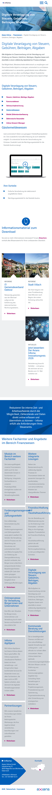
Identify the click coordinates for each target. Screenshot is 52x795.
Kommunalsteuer (12, 101)
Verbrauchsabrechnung (14, 105)
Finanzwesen (17, 35)
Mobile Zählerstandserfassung (17, 114)
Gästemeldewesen (13, 110)
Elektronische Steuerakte (15, 118)
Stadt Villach (34, 284)
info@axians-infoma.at (9, 774)
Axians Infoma (6, 35)
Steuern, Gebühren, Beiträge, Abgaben (20, 97)
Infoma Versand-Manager (15, 123)
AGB (3, 789)
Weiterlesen (11, 313)
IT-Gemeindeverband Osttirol (13, 287)
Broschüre (43, 238)
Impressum (21, 789)
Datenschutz (10, 789)
